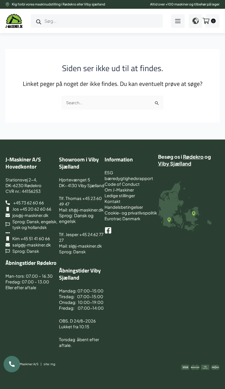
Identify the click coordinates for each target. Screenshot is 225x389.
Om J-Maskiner (119, 189)
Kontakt (112, 201)
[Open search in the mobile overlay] (96, 20)
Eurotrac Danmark (122, 218)
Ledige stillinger (120, 195)
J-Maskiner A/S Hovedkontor (23, 163)
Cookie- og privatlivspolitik (131, 212)
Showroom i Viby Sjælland (79, 163)
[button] (178, 21)
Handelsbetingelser (124, 207)
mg (52, 364)
